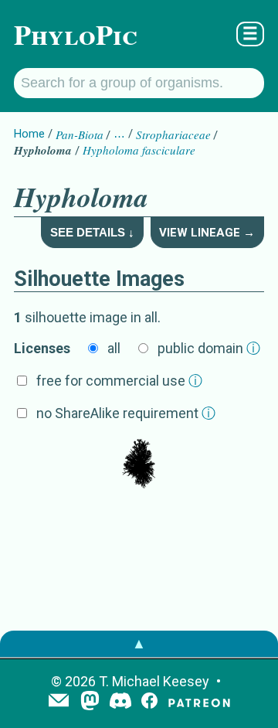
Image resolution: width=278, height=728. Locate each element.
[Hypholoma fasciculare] (139, 465)
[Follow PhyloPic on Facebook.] (149, 702)
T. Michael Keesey (154, 681)
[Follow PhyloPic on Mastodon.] (90, 702)
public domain (209, 348)
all (113, 348)
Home (29, 134)
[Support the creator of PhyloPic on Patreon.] (199, 702)
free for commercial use (119, 381)
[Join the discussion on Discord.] (120, 702)
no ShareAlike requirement (125, 413)
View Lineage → (207, 233)
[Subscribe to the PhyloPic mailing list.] (59, 701)
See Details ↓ (92, 232)
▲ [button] (139, 643)
